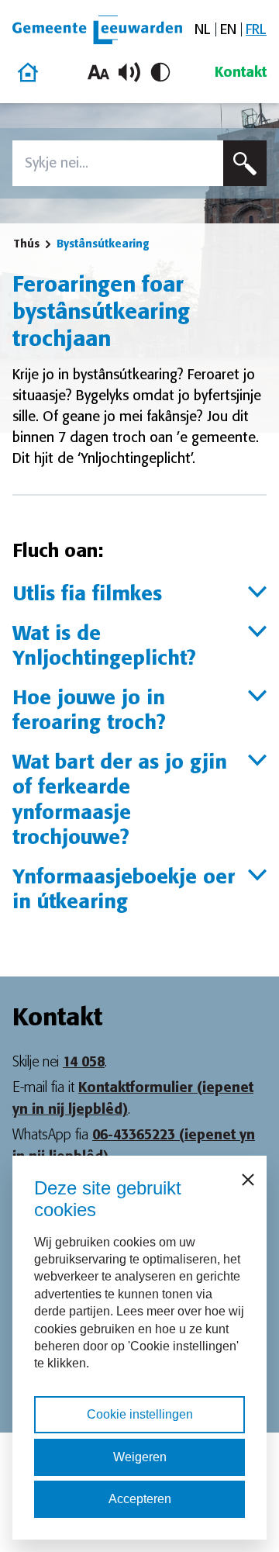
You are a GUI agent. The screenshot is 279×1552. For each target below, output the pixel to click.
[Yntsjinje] (245, 163)
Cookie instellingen (140, 1414)
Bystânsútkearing (103, 244)
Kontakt (241, 72)
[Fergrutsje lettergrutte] (98, 72)
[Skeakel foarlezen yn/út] (129, 72)
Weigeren (140, 1457)
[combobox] (117, 163)
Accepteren (139, 1498)
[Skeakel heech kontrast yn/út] (160, 72)
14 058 (84, 1061)
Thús (26, 244)
